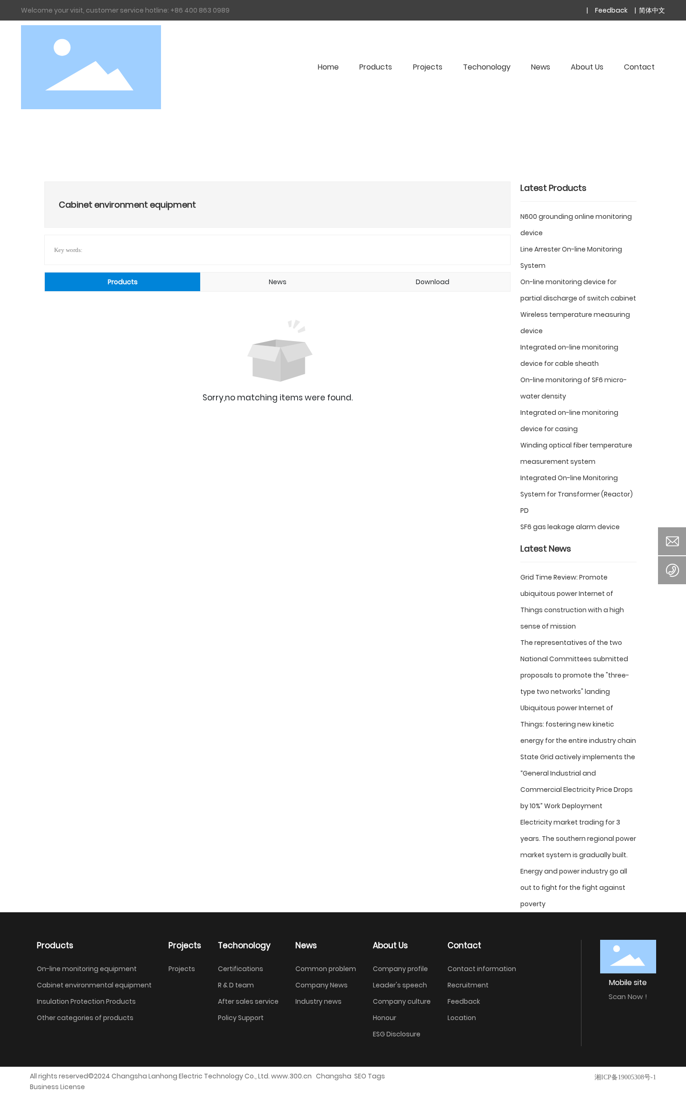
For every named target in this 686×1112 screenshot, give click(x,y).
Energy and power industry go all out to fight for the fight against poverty (573, 888)
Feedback (610, 10)
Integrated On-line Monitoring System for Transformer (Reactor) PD (576, 494)
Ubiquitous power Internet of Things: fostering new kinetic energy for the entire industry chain (578, 724)
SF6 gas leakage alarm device (570, 527)
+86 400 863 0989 (200, 10)
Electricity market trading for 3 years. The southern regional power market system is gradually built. (578, 839)
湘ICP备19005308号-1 (625, 1077)
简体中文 (651, 10)
